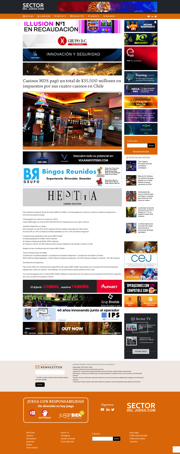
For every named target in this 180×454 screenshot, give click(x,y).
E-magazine (45, 16)
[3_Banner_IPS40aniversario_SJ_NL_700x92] (72, 315)
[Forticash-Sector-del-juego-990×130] (72, 55)
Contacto (94, 16)
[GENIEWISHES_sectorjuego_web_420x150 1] (141, 248)
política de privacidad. (134, 382)
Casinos (29, 435)
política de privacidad (55, 377)
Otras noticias (32, 448)
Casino (25, 148)
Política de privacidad (138, 435)
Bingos (29, 445)
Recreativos (31, 438)
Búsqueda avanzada (141, 151)
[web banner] (141, 59)
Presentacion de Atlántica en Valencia (146, 339)
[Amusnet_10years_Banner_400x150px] (141, 40)
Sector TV (65, 433)
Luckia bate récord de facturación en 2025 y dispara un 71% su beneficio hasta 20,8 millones (146, 212)
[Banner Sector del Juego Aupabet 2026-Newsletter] (72, 287)
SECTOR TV (61, 16)
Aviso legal (134, 433)
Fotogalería (65, 435)
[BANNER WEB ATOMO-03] (141, 129)
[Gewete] (141, 116)
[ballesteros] (141, 275)
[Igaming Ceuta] (141, 77)
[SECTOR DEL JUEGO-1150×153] (72, 41)
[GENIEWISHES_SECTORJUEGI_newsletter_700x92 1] (72, 69)
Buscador (110, 16)
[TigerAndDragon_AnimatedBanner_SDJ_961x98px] (107, 7)
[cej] (141, 261)
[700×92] (72, 329)
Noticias (29, 16)
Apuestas (30, 441)
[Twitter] (156, 16)
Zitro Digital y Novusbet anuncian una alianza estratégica (145, 165)
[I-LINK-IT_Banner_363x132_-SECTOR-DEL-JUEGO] (141, 26)
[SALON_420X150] (141, 103)
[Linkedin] (152, 16)
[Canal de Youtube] (148, 16)
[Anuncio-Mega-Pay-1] (141, 90)
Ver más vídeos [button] (141, 351)
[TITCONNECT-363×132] (141, 288)
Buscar (151, 145)
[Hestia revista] (72, 198)
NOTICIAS (30, 433)
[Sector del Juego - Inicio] (33, 6)
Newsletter (78, 16)
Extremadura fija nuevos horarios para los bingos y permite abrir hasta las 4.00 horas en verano (145, 196)
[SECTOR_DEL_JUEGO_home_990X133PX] (72, 27)
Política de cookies (137, 438)
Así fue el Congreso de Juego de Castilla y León (147, 327)
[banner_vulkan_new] (72, 158)
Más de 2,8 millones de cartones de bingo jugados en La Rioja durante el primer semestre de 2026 (146, 180)
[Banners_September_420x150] (141, 302)
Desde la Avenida (68, 438)
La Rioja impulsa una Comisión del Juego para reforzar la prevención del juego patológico (145, 228)
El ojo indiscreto (67, 441)
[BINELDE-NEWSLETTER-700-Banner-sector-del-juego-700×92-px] (72, 301)
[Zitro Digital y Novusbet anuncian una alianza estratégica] (131, 166)
